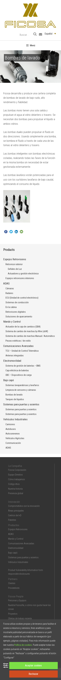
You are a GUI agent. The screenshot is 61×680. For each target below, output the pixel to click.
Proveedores (14, 588)
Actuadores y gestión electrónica (23, 273)
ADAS (6, 283)
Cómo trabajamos (16, 479)
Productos (13, 525)
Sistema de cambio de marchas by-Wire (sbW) (27, 331)
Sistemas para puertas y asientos (21, 404)
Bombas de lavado (14, 394)
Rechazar (33, 673)
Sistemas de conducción (17, 302)
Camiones (10, 424)
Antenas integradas (15, 355)
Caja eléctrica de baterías (17, 370)
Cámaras (10, 288)
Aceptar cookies (33, 665)
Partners (12, 579)
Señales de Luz (15, 269)
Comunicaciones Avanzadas (18, 346)
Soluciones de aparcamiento (19, 316)
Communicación (13, 443)
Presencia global (15, 493)
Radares (9, 293)
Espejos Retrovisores (14, 259)
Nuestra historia (15, 488)
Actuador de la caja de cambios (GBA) (23, 326)
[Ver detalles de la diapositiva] (16, 206)
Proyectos (12, 613)
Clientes (11, 583)
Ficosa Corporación (17, 470)
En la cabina (11, 307)
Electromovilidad (12, 360)
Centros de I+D (14, 515)
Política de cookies (23, 645)
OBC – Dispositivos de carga (19, 375)
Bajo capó (8, 380)
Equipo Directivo (15, 474)
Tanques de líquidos (15, 399)
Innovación (14, 501)
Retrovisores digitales (16, 312)
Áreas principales (16, 510)
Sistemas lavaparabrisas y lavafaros (22, 385)
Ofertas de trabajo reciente (20, 618)
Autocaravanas (13, 433)
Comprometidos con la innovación (24, 506)
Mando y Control (12, 321)
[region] (30, 206)
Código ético (14, 484)
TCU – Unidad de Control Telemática (22, 350)
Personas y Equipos (17, 600)
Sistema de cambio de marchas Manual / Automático (30, 336)
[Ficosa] (30, 15)
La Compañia (15, 466)
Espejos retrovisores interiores (20, 278)
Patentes (12, 520)
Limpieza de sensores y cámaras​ (21, 390)
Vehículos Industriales (15, 419)
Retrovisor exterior (14, 264)
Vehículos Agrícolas (15, 438)
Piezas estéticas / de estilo (18, 340)
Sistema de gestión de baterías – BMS (23, 365)
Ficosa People (15, 596)
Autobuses (11, 429)
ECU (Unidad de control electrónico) (22, 297)
